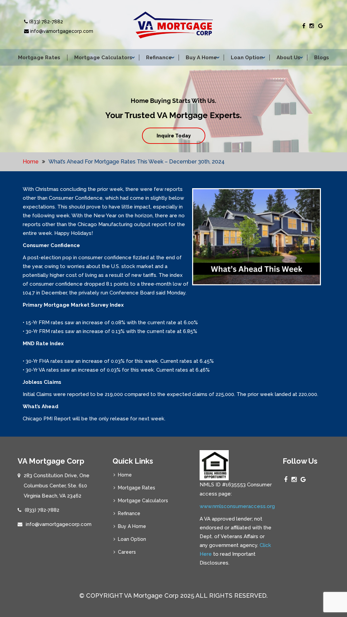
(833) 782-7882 (45, 21)
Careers (127, 552)
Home (31, 161)
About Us (288, 57)
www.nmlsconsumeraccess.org (237, 506)
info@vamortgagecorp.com (61, 31)
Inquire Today (174, 135)
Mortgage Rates (39, 57)
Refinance (159, 57)
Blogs (321, 57)
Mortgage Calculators (103, 57)
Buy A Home (201, 57)
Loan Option (247, 57)
